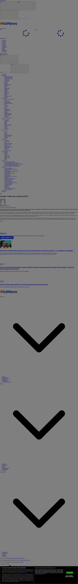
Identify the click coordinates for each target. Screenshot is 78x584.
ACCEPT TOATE (70, 572)
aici (2, 578)
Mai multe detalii (25, 572)
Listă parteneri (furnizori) (38, 574)
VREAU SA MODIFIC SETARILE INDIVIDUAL (69, 576)
